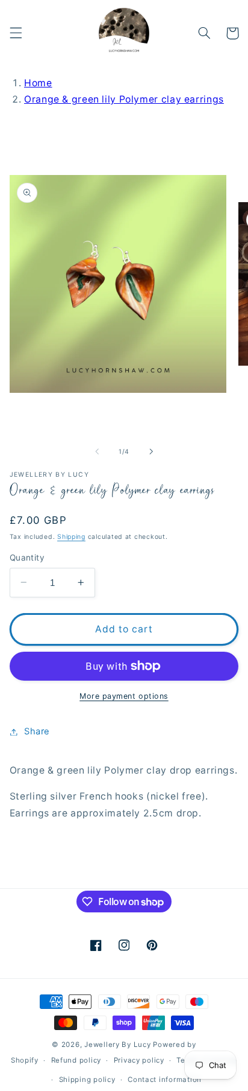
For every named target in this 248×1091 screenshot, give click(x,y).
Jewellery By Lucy (117, 1044)
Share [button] (37, 731)
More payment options (124, 696)
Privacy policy (139, 1060)
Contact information (165, 1079)
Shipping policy (87, 1079)
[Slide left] (97, 451)
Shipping (71, 537)
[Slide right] (151, 451)
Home (38, 83)
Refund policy (76, 1060)
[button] (15, 33)
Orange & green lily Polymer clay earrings (124, 99)
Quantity (27, 557)
